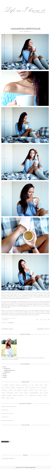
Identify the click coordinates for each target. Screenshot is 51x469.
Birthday (12, 385)
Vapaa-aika (39, 395)
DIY (29, 385)
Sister (21, 392)
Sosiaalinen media (34, 392)
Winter (7, 398)
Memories (19, 390)
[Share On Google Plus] (46, 320)
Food (3, 387)
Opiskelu (25, 390)
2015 (4, 375)
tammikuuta (6, 372)
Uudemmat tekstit (7, 328)
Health (27, 387)
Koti (38, 387)
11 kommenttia (4, 319)
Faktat (41, 385)
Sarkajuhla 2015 (4, 410)
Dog (33, 385)
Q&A (45, 390)
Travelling (21, 395)
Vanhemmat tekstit (43, 328)
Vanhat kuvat (32, 395)
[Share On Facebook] (43, 320)
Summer (3, 395)
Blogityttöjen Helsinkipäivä (7, 420)
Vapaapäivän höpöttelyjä (25, 29)
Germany (13, 387)
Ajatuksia (6, 385)
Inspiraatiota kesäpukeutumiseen (8, 406)
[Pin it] (48, 320)
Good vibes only (4, 417)
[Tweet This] (41, 320)
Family (46, 385)
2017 (4, 366)
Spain (41, 392)
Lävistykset (4, 390)
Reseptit (4, 392)
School (16, 392)
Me (14, 390)
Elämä (36, 385)
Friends (7, 387)
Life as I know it (22, 467)
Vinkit (3, 398)
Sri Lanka (46, 392)
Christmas (24, 385)
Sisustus (26, 392)
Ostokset (31, 390)
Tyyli (26, 395)
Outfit (36, 390)
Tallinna (9, 395)
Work (12, 398)
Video (45, 395)
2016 (4, 373)
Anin (18, 295)
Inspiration (33, 387)
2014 (4, 377)
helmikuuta (6, 368)
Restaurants (10, 392)
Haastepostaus (20, 387)
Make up (10, 390)
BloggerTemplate (32, 467)
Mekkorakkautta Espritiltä (7, 413)
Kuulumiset (11, 322)
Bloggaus (18, 385)
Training (15, 395)
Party (41, 390)
